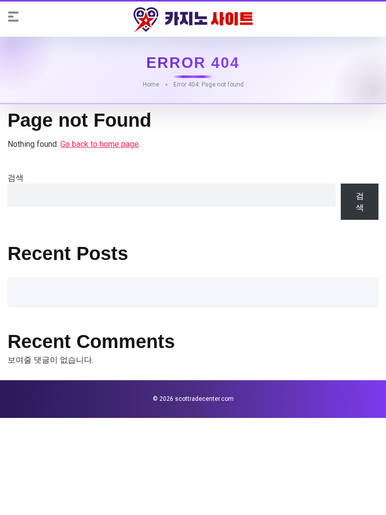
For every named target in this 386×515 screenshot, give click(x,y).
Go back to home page (99, 144)
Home (151, 84)
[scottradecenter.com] (193, 20)
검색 (16, 178)
